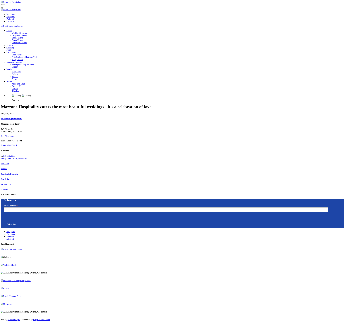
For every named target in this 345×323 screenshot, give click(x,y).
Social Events (17, 38)
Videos (15, 76)
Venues (9, 45)
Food (8, 50)
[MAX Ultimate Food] (11, 296)
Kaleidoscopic (14, 319)
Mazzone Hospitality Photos (11, 119)
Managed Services (14, 62)
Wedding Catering (19, 33)
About (9, 81)
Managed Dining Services (23, 64)
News (14, 79)
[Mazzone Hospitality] (11, 2)
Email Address (11, 205)
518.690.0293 (9, 156)
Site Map (4, 189)
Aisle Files (16, 72)
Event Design (17, 40)
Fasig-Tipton (17, 59)
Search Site (5, 179)
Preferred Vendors (19, 42)
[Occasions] (6, 304)
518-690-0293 (7, 26)
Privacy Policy (6, 184)
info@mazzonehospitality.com (14, 158)
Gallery (15, 74)
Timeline (15, 91)
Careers (15, 67)
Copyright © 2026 (9, 145)
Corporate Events (19, 35)
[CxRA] (5, 288)
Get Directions (7, 136)
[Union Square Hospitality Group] (16, 280)
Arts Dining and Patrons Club (24, 57)
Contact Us (18, 26)
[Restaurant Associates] (11, 249)
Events (9, 30)
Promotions (11, 52)
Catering (10, 47)
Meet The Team (18, 84)
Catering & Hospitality (10, 174)
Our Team (5, 164)
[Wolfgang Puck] (8, 265)
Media (9, 69)
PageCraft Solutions (41, 319)
